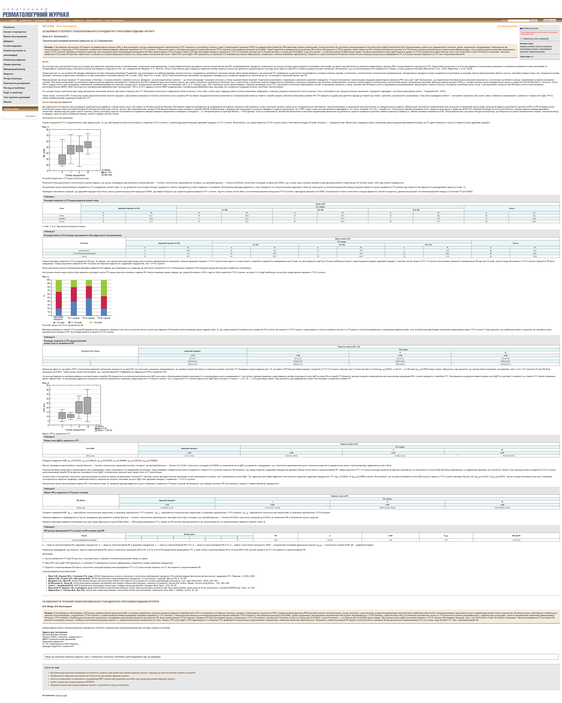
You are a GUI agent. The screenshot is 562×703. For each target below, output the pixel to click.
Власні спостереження (15, 36)
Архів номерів (40, 20)
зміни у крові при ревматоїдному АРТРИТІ (72, 682)
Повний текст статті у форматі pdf (536, 38)
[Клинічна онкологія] (36, 16)
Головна (13, 20)
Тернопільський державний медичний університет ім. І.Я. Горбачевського (77, 40)
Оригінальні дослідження (17, 83)
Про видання (64, 20)
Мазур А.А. (47, 36)
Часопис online (11, 109)
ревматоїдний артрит (537, 51)
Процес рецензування (114, 20)
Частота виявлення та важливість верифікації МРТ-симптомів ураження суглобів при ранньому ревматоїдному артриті (112, 679)
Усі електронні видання (507, 26)
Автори (52, 20)
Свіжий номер (25, 20)
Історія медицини (13, 46)
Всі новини (30, 116)
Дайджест (9, 41)
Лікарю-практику (12, 64)
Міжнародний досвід (14, 69)
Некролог (8, 74)
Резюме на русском (530, 28)
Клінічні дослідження (14, 60)
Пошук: (504, 21)
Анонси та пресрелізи (15, 32)
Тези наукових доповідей (17, 97)
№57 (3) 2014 (48, 26)
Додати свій (61, 696)
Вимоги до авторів (94, 20)
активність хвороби (527, 46)
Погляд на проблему (14, 88)
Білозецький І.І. (61, 36)
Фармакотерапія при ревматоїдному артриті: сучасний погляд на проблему (89, 685)
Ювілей (7, 102)
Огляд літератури (13, 78)
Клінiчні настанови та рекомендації (15, 52)
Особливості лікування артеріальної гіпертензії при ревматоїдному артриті (89, 676)
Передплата (78, 20)
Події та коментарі (13, 92)
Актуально (9, 27)
